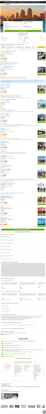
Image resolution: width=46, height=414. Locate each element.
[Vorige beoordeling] (3, 371)
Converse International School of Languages (25, 299)
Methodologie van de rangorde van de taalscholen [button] (23, 231)
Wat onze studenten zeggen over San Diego (23, 42)
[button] (0, 0)
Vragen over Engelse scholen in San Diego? (8, 331)
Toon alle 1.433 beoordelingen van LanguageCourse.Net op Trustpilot (29, 386)
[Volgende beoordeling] (43, 371)
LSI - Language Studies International (6, 299)
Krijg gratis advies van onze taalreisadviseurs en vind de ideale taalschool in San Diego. (13, 332)
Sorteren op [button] (23, 49)
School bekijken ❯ (41, 59)
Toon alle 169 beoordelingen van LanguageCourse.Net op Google (10, 391)
